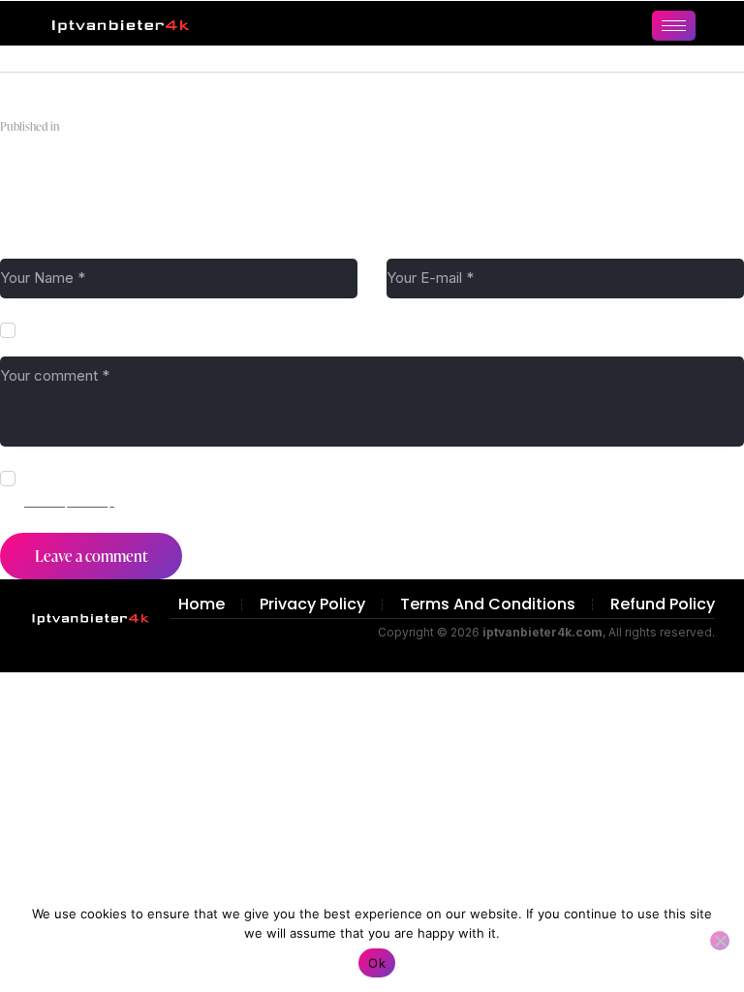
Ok (377, 963)
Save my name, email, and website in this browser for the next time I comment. (273, 330)
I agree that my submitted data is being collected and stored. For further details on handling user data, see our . (376, 489)
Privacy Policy (69, 500)
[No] (719, 940)
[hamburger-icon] (674, 26)
